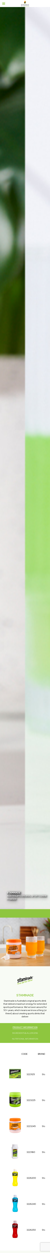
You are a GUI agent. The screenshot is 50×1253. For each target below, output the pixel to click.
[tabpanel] (25, 458)
